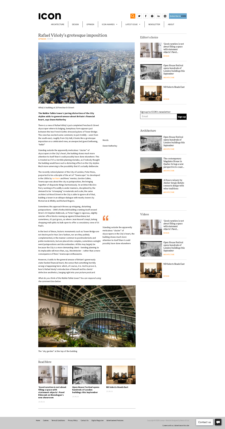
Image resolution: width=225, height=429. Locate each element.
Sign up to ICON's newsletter (155, 111)
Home (38, 420)
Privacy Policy (73, 420)
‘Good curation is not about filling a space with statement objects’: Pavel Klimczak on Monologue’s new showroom (52, 392)
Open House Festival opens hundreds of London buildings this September (85, 390)
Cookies (46, 420)
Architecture (57, 24)
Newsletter (154, 24)
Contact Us (84, 420)
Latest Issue (132, 24)
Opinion (90, 24)
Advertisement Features (115, 420)
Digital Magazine (97, 420)
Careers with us (167, 425)
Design (75, 24)
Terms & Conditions (58, 420)
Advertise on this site (181, 425)
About (171, 24)
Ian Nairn (56, 178)
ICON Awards (108, 24)
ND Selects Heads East (117, 387)
